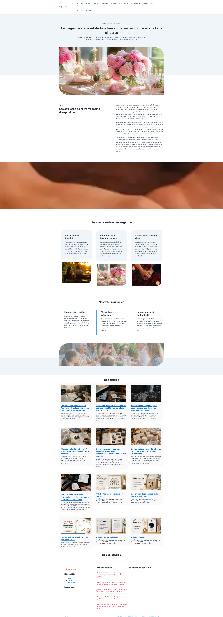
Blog (88, 3)
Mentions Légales (109, 3)
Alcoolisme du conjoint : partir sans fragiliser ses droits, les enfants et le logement (144, 408)
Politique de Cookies (85, 10)
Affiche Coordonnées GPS (107, 537)
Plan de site (123, 3)
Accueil (80, 3)
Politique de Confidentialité (142, 3)
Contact (96, 3)
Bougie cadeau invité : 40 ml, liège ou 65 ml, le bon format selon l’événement (146, 451)
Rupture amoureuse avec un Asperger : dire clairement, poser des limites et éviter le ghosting (75, 408)
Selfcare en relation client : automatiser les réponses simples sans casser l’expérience (76, 497)
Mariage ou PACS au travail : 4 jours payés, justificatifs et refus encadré (75, 451)
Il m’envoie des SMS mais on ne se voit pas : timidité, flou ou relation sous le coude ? (111, 408)
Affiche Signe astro (139, 537)
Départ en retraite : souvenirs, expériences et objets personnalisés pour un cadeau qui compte (112, 606)
